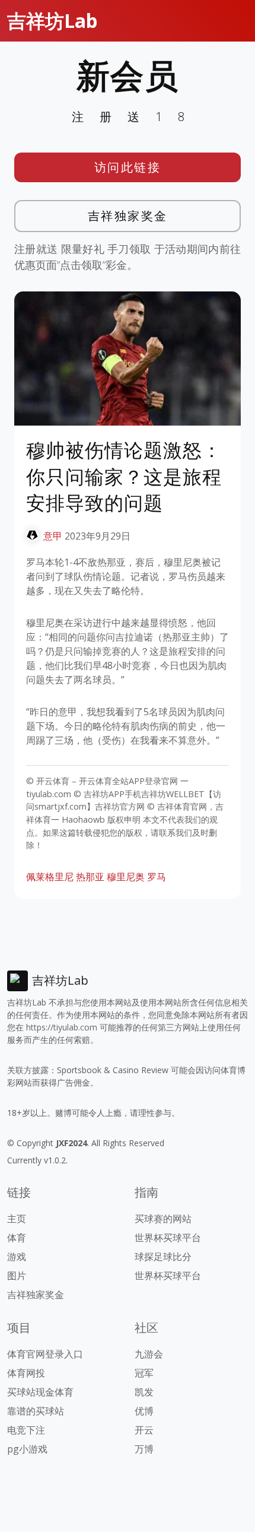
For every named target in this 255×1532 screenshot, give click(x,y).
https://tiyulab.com (61, 1027)
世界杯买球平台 (168, 1237)
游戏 (16, 1256)
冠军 (144, 1372)
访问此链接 (127, 167)
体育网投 (26, 1372)
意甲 (52, 536)
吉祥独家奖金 (128, 216)
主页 (16, 1218)
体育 (16, 1237)
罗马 (156, 876)
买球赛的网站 (163, 1218)
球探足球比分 (163, 1256)
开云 (144, 1429)
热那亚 (90, 876)
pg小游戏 (27, 1448)
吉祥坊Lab (52, 20)
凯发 (144, 1391)
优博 (144, 1410)
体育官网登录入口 (45, 1353)
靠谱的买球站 (35, 1410)
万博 (144, 1448)
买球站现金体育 (40, 1391)
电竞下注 (26, 1429)
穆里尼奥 (126, 876)
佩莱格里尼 (50, 876)
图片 (16, 1275)
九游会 (149, 1353)
